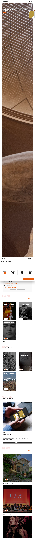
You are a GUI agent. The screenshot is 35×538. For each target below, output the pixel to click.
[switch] (13, 273)
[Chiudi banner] (33, 258)
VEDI (6, 479)
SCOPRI (5, 12)
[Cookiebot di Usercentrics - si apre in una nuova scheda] (28, 258)
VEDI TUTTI (29, 298)
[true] (33, 1)
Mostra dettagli (30, 276)
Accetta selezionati (17, 278)
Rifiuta (6, 278)
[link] (10, 305)
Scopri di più (17, 442)
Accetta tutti (29, 278)
